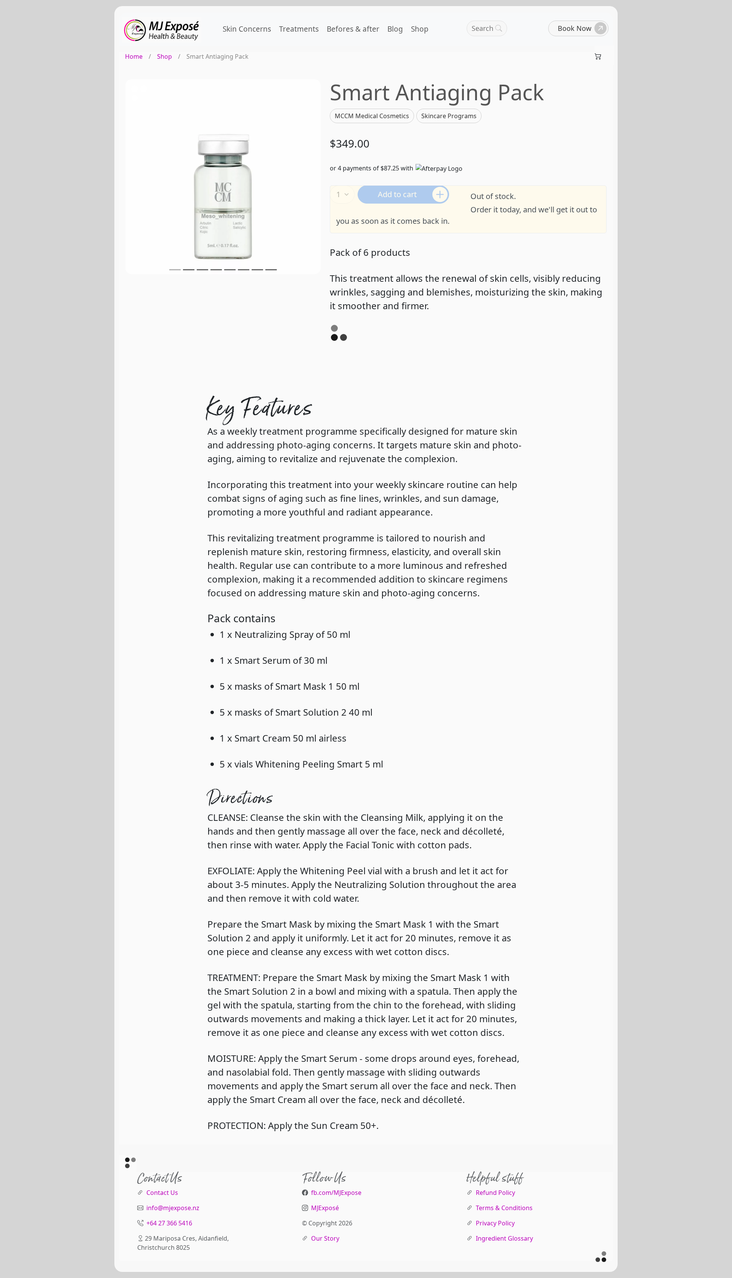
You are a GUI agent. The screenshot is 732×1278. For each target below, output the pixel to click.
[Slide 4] (216, 269)
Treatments (299, 29)
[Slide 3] (202, 269)
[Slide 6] (243, 269)
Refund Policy (495, 1192)
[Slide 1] (175, 269)
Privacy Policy (495, 1223)
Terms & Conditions (504, 1208)
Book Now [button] (574, 28)
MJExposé (325, 1208)
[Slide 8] (271, 269)
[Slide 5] (230, 269)
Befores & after (353, 29)
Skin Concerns (247, 29)
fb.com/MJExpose (336, 1192)
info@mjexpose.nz (172, 1208)
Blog (395, 29)
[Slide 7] (257, 269)
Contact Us (162, 1192)
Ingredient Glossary (504, 1238)
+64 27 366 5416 (169, 1223)
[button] (487, 28)
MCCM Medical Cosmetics (372, 116)
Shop (420, 29)
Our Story (325, 1238)
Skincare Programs (449, 116)
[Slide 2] (188, 269)
